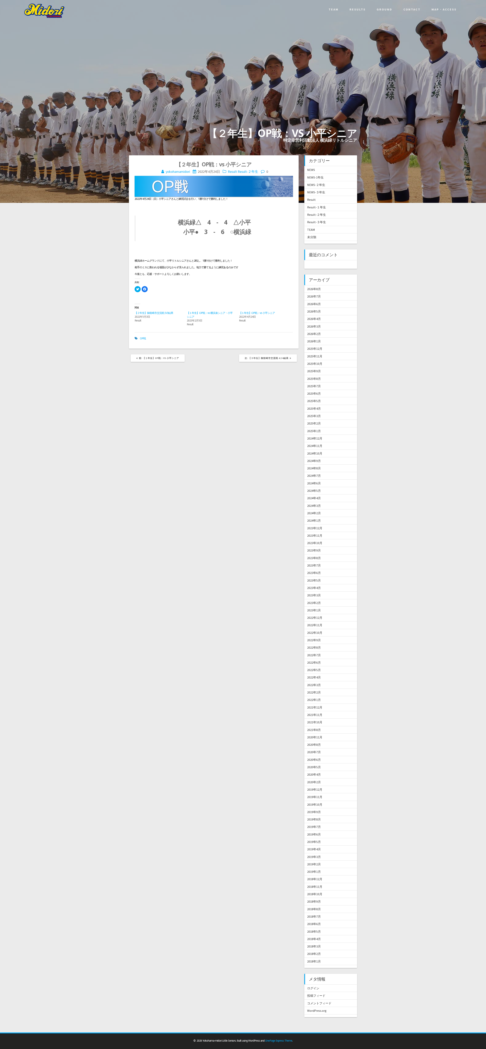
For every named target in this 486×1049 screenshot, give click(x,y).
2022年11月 (314, 625)
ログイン (313, 988)
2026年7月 (314, 296)
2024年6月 (314, 483)
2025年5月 (314, 401)
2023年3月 (314, 595)
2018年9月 (314, 901)
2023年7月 (314, 565)
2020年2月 (314, 782)
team (333, 9)
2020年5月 (314, 767)
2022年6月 (314, 662)
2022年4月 (314, 677)
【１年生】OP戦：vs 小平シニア (257, 313)
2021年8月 (314, 730)
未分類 (311, 237)
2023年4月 (314, 588)
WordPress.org (317, 1010)
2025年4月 (314, 408)
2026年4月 (314, 319)
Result (232, 171)
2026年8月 (314, 289)
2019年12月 (314, 789)
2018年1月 (314, 961)
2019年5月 (314, 842)
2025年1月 (314, 431)
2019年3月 (314, 857)
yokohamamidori (178, 171)
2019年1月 (314, 872)
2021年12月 (314, 707)
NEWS (311, 170)
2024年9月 (314, 461)
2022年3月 (314, 685)
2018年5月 (314, 931)
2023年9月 (314, 550)
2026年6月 (314, 304)
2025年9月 (314, 371)
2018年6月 (314, 924)
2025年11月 (314, 356)
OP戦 (143, 338)
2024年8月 (314, 468)
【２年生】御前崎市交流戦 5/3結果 (154, 313)
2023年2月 (314, 603)
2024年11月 (314, 446)
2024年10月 (314, 453)
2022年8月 (314, 647)
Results (358, 9)
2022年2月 (314, 692)
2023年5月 (314, 580)
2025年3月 (314, 416)
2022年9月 (314, 640)
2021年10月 (314, 722)
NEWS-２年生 (316, 185)
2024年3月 (314, 506)
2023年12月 (314, 528)
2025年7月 (314, 386)
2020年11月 (314, 737)
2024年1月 (314, 520)
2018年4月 (314, 939)
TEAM (311, 230)
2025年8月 (314, 379)
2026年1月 (314, 341)
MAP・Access (444, 9)
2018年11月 (314, 887)
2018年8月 (314, 909)
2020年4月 (314, 774)
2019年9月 (314, 812)
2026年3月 (314, 326)
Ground (384, 9)
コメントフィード (319, 1003)
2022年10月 (314, 633)
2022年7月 (314, 655)
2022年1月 (314, 700)
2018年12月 (314, 879)
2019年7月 (314, 827)
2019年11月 (314, 797)
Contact (412, 9)
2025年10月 (314, 364)
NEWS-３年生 (316, 192)
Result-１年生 (316, 207)
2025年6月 (314, 393)
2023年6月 (314, 573)
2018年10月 (314, 894)
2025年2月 (314, 423)
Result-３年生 (316, 222)
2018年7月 (314, 916)
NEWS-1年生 (315, 177)
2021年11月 (314, 715)
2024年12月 (314, 438)
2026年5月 (314, 311)
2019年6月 (314, 834)
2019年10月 (314, 804)
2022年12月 (314, 618)
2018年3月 (314, 946)
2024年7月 (314, 476)
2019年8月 (314, 819)
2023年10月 (314, 543)
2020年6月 (314, 760)
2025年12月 (314, 349)
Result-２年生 (248, 171)
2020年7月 (314, 752)
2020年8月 (314, 745)
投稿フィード (316, 995)
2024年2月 (314, 513)
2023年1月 (314, 610)
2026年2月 (314, 334)
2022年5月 (314, 670)
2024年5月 (314, 491)
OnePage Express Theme (278, 1040)
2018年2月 (314, 954)
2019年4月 (314, 849)
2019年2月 (314, 864)
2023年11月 (314, 535)
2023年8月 (314, 558)
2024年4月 (314, 498)
